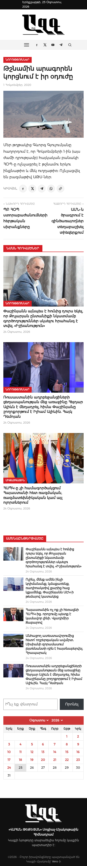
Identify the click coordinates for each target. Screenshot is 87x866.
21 (54, 760)
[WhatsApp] (51, 188)
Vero (55, 861)
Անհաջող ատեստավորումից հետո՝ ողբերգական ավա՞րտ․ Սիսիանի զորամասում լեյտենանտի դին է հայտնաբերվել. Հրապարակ (54, 644)
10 (9, 752)
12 (32, 752)
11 (20, 752)
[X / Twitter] (32, 188)
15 (66, 752)
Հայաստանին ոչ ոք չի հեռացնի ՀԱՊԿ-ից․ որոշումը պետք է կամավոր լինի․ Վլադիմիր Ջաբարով (52, 616)
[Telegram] (42, 188)
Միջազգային (15, 480)
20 (43, 760)
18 (20, 760)
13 (42, 752)
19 (31, 760)
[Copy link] (60, 188)
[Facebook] (23, 188)
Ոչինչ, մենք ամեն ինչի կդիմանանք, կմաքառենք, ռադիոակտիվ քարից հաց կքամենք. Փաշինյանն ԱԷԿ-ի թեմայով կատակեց (50, 587)
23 (78, 760)
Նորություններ (17, 59)
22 (67, 760)
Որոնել (72, 704)
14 (54, 752)
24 (9, 767)
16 (78, 752)
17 (9, 760)
